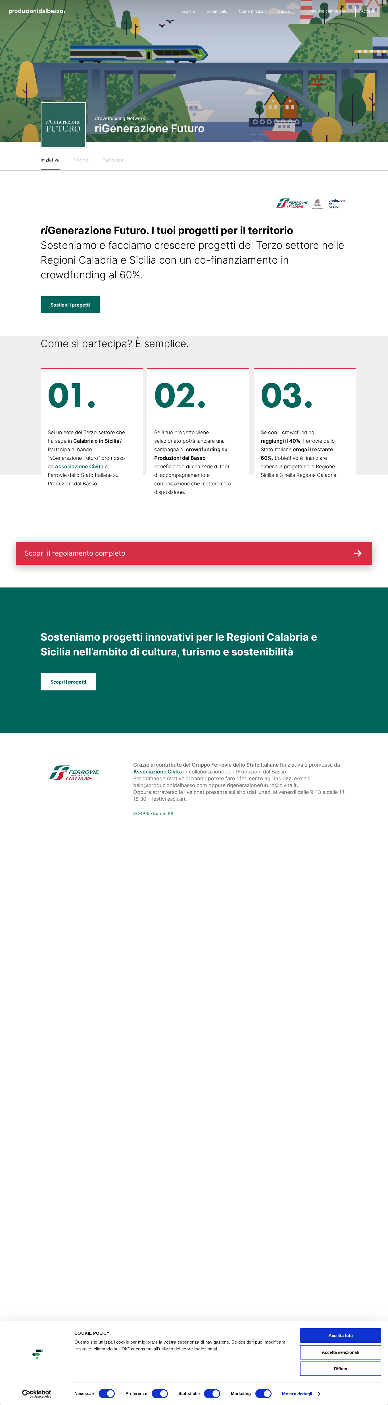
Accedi (367, 11)
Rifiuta (340, 1368)
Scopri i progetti (68, 682)
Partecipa (113, 160)
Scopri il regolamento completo (74, 553)
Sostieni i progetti (70, 305)
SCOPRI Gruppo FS (153, 813)
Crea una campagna (326, 11)
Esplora (188, 11)
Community (217, 11)
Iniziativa (50, 160)
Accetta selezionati (340, 1352)
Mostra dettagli (297, 1393)
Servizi (284, 11)
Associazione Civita (79, 466)
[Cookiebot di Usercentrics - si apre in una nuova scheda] (37, 1394)
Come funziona (253, 11)
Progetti (81, 160)
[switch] (160, 1393)
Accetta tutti (341, 1335)
